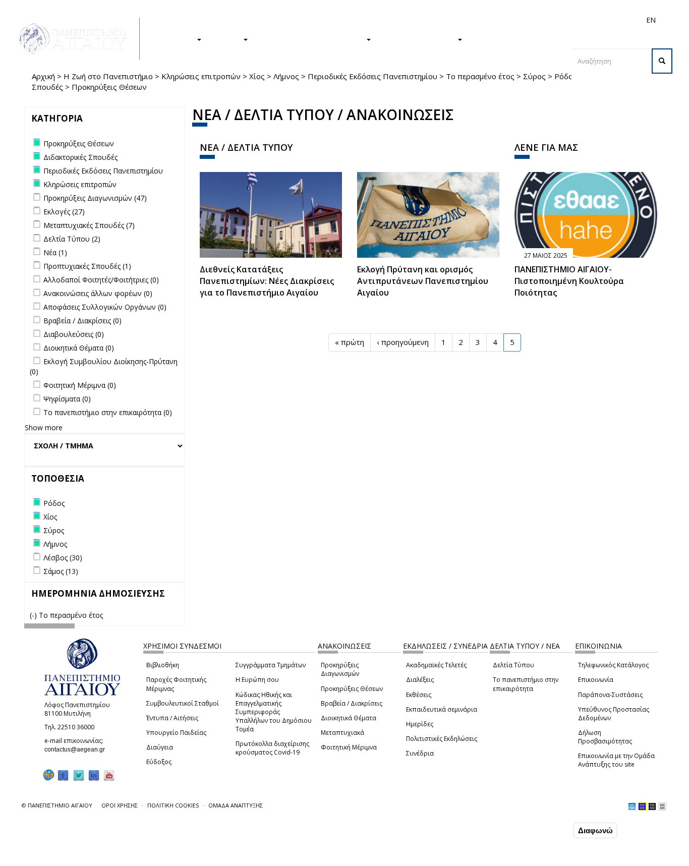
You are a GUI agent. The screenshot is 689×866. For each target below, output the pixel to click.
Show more (44, 427)
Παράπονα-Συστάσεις (610, 694)
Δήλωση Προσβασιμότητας (605, 736)
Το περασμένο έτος (480, 76)
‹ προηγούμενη (403, 342)
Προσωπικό (543, 20)
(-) (34, 615)
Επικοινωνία (595, 679)
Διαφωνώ (595, 830)
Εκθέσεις (418, 694)
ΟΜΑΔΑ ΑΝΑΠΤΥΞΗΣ (235, 805)
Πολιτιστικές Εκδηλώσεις (441, 738)
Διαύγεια (159, 747)
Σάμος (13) (60, 571)
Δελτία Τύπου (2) (71, 239)
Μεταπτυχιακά (342, 732)
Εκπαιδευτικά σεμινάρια (441, 709)
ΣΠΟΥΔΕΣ (177, 39)
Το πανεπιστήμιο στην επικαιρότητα (525, 683)
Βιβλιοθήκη (162, 665)
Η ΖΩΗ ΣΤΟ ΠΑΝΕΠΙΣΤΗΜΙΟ (312, 39)
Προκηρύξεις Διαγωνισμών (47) (95, 198)
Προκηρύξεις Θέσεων (352, 688)
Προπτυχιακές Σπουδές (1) (87, 266)
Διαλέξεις (420, 679)
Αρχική (43, 76)
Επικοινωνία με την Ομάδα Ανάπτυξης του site (616, 760)
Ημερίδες (419, 724)
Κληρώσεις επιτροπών (201, 76)
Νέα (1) (55, 252)
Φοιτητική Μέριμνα (349, 747)
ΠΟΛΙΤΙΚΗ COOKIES (173, 805)
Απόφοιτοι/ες (471, 20)
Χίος (257, 76)
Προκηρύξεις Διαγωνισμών (340, 669)
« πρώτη (349, 342)
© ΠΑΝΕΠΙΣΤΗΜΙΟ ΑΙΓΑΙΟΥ (57, 805)
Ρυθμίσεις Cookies (105, 857)
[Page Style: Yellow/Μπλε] (642, 806)
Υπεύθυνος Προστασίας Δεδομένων (613, 713)
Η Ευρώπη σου (257, 679)
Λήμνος (286, 76)
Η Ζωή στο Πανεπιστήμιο (108, 76)
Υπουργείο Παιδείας (176, 732)
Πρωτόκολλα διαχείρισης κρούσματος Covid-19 (272, 748)
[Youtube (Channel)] (108, 775)
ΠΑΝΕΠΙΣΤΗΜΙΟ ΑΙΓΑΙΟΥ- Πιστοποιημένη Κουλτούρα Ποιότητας (569, 281)
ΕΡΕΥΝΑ (227, 39)
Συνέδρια (420, 753)
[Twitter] (78, 775)
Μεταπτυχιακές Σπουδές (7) (89, 225)
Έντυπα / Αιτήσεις (172, 718)
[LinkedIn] (93, 775)
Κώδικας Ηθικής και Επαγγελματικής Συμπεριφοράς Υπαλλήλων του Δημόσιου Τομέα (274, 712)
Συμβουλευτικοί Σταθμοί (182, 703)
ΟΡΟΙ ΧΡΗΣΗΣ (119, 805)
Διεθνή (509, 20)
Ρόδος (565, 76)
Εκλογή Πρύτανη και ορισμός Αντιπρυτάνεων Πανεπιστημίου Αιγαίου (422, 281)
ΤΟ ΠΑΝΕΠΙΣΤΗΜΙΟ (419, 39)
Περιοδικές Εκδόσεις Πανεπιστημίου (372, 76)
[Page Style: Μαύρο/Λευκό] (662, 806)
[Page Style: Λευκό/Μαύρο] (652, 806)
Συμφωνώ (550, 830)
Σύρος (534, 76)
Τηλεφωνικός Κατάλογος (613, 665)
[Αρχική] (78, 39)
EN (651, 20)
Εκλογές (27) (64, 211)
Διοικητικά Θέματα (348, 718)
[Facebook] (63, 775)
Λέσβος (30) (62, 557)
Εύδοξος (158, 762)
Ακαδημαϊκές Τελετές (436, 665)
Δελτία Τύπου (513, 665)
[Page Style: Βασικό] (632, 806)
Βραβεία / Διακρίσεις (351, 703)
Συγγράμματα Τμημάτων (271, 665)
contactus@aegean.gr (77, 749)
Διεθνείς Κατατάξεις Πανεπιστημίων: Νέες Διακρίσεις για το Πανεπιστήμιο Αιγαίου (267, 281)
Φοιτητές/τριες (422, 20)
